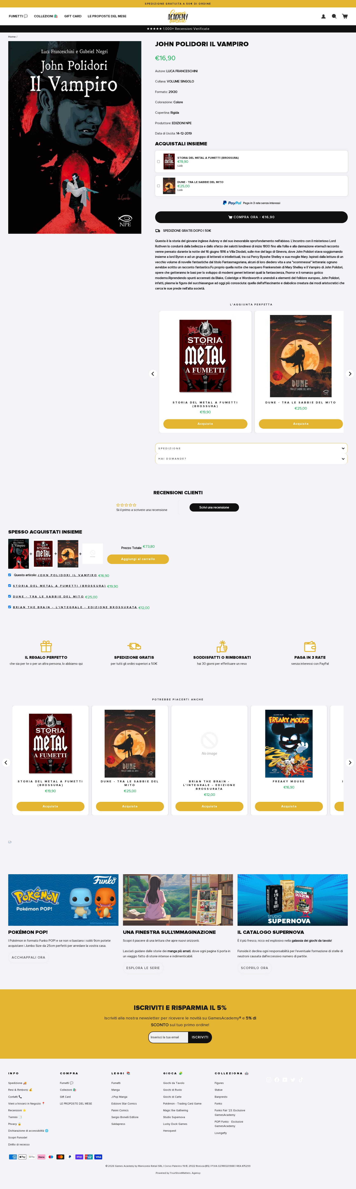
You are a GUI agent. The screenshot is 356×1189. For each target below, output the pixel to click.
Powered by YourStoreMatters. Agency (178, 1173)
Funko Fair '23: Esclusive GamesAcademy (230, 1112)
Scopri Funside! (17, 1137)
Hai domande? (172, 458)
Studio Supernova (174, 1117)
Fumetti (116, 1083)
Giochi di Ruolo (172, 1089)
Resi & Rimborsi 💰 (20, 1089)
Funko (218, 1103)
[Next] (350, 374)
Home (12, 36)
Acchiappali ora (29, 957)
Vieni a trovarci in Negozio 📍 (26, 1103)
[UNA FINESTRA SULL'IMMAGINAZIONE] (178, 900)
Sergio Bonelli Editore (124, 1117)
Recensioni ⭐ (17, 1110)
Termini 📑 (15, 1117)
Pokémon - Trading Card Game (182, 1103)
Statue (218, 1089)
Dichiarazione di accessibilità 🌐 (28, 1130)
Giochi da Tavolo (173, 1083)
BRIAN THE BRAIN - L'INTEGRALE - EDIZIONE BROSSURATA (75, 607)
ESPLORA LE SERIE (143, 968)
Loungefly (221, 1133)
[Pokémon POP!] (63, 900)
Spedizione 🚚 (17, 1083)
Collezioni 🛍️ (46, 16)
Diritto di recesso (19, 1144)
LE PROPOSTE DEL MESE (107, 16)
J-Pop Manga (119, 1096)
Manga (115, 1089)
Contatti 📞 (15, 1096)
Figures (219, 1083)
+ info (180, 165)
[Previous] (153, 374)
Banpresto (221, 1096)
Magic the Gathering (175, 1110)
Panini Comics (120, 1110)
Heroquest (169, 1130)
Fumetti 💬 (18, 16)
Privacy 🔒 (14, 1123)
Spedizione (169, 448)
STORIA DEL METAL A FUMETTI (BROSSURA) (205, 404)
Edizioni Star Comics (124, 1103)
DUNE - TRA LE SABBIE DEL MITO (300, 402)
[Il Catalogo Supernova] (293, 900)
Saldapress (118, 1123)
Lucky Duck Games (175, 1123)
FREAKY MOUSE (289, 781)
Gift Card (73, 16)
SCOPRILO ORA (254, 968)
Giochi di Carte (172, 1096)
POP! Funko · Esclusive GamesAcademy (229, 1124)
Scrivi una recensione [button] (214, 507)
